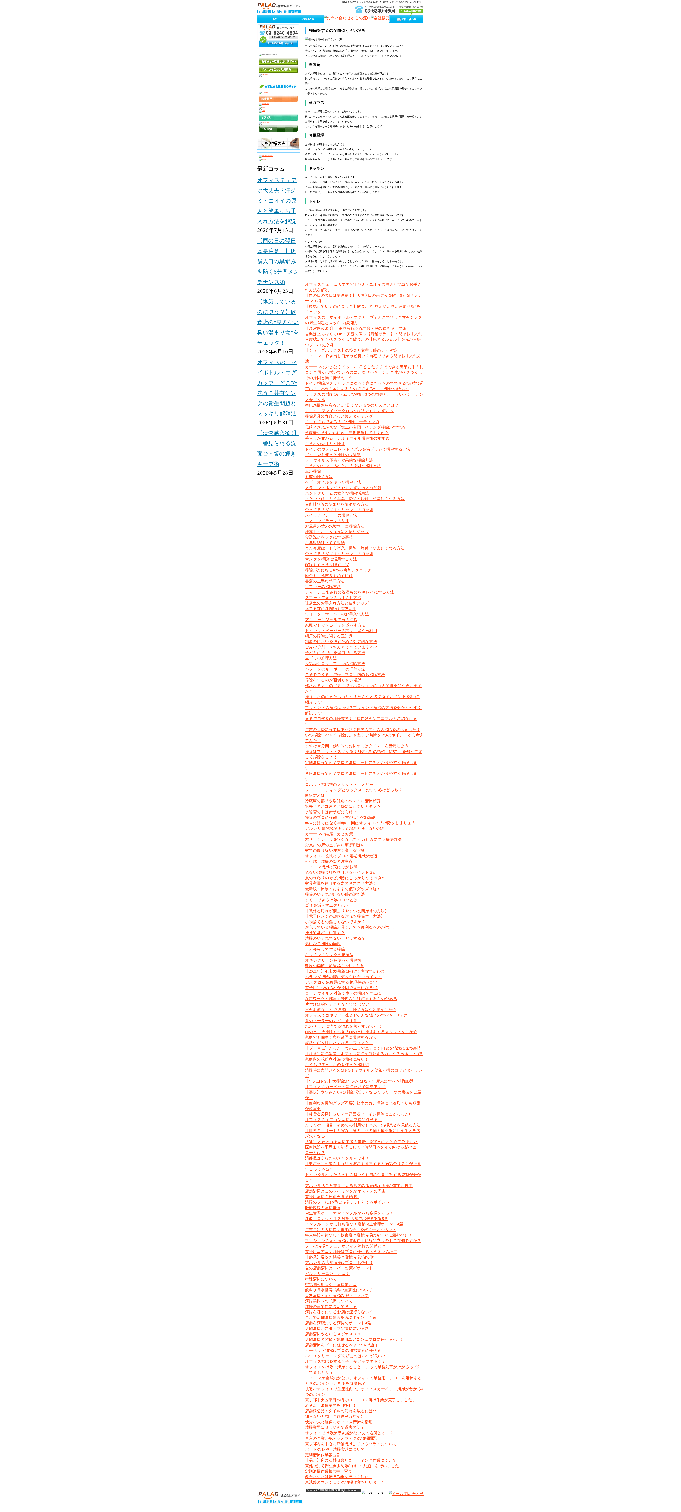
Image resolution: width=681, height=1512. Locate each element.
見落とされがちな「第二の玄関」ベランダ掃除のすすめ (355, 427)
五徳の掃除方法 (319, 477)
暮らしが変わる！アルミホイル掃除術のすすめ (347, 438)
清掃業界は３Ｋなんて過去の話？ (334, 1427)
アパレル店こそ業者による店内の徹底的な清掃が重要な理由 (359, 1185)
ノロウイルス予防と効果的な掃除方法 (339, 460)
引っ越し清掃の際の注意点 (329, 861)
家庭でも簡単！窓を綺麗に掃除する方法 (340, 1037)
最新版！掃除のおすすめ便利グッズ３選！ (343, 889)
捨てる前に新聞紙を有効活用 (330, 608)
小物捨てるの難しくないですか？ (335, 922)
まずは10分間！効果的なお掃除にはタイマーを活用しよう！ (359, 746)
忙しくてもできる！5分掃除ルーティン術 (342, 422)
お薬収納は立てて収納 (325, 542)
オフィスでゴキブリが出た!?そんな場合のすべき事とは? (356, 1015)
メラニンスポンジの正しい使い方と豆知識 (343, 488)
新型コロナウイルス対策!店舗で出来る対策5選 (346, 1218)
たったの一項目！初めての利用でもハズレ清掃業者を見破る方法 (363, 1125)
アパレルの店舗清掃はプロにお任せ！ (339, 1262)
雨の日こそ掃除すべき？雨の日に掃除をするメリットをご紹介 (361, 1032)
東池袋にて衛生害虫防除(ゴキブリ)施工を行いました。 (354, 1466)
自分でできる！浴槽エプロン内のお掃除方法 (345, 674)
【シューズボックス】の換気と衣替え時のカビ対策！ (353, 350)
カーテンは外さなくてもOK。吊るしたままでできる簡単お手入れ (364, 367)
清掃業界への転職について (329, 1301)
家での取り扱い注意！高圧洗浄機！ (336, 850)
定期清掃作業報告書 (322, 1455)
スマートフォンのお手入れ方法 (333, 597)
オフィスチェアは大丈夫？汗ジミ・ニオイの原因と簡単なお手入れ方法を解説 (277, 200)
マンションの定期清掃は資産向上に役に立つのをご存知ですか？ (363, 1240)
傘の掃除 (313, 471)
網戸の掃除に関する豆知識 (329, 636)
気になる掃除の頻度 (323, 944)
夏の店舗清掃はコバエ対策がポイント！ (341, 1268)
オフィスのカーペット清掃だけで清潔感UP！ (345, 1086)
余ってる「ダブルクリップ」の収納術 (339, 509)
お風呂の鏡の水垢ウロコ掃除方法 (335, 526)
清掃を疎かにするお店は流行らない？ (339, 1312)
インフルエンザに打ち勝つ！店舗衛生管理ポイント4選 (354, 1224)
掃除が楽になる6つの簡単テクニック (338, 570)
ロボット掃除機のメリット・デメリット (341, 784)
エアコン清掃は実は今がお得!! (332, 867)
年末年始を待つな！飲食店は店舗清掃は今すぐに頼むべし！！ (360, 1235)
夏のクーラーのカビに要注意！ (333, 1021)
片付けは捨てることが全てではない (337, 1004)
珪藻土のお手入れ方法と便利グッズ (337, 531)
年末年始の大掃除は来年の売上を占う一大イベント (350, 1229)
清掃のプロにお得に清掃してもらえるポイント (347, 1202)
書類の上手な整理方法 (324, 581)
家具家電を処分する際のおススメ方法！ (341, 883)
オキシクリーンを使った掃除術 (333, 960)
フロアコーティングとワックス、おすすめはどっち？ (353, 790)
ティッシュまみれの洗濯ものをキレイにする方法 (349, 592)
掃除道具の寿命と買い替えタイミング (339, 416)
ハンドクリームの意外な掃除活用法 (337, 493)
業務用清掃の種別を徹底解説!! (332, 1196)
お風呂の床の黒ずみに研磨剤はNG (336, 845)
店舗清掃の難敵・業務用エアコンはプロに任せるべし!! (354, 1339)
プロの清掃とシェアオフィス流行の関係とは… (347, 1246)
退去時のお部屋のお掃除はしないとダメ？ (343, 806)
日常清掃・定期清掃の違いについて (337, 1295)
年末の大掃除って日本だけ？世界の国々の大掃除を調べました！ (362, 729)
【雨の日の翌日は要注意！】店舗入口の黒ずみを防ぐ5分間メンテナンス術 (278, 261)
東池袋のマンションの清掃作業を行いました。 (347, 1482)
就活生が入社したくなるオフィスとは (339, 1042)
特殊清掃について (321, 1279)
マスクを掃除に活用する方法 (331, 559)
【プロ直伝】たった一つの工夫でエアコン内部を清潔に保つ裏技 (363, 1048)
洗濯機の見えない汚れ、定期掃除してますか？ (347, 433)
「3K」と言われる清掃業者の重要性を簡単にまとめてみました (361, 1141)
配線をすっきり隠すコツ (327, 564)
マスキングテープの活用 (327, 520)
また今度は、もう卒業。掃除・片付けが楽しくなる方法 (355, 498)
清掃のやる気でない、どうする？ (335, 938)
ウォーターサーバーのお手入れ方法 (337, 614)
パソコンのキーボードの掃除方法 (335, 669)
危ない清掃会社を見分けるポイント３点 (341, 872)
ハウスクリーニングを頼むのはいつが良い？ (345, 1356)
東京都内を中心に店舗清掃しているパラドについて (351, 1444)
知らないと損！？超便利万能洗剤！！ (338, 1416)
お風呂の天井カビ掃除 (325, 444)
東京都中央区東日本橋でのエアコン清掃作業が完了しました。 (360, 1400)
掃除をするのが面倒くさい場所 (333, 680)
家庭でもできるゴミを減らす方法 (335, 625)
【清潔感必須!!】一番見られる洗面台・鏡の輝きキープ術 (355, 328)
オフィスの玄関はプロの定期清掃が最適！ (343, 856)
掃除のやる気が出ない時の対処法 (335, 894)
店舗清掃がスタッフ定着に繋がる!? (336, 1328)
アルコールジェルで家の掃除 (331, 619)
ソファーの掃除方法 (323, 586)
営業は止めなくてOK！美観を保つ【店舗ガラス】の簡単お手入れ (363, 334)
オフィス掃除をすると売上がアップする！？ (345, 1361)
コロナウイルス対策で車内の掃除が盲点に (343, 993)
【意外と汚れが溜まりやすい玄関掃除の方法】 (347, 911)
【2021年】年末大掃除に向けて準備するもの (344, 971)
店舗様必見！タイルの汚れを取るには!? (340, 1411)
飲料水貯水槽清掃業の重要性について (338, 1290)
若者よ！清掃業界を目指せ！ (330, 1405)
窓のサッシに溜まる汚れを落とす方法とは (343, 1026)
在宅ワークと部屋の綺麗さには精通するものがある (351, 999)
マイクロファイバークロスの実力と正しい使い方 (349, 411)
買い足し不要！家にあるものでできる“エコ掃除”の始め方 (357, 389)
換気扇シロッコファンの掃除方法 (335, 663)
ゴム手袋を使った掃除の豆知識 (333, 455)
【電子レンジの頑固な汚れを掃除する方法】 (345, 916)
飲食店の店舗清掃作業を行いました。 (338, 1477)
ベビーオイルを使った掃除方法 (333, 482)
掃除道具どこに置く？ (325, 933)
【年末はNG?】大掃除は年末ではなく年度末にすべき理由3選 (359, 1081)
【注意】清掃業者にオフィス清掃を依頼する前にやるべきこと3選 (364, 1053)
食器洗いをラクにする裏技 (329, 537)
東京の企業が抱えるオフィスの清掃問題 (341, 1438)
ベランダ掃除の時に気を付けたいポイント (343, 977)
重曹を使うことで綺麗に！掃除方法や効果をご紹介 (350, 1010)
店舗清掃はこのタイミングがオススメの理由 (345, 1191)
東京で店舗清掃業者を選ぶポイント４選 (341, 1317)
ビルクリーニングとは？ (327, 1273)
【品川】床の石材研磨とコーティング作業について (351, 1460)
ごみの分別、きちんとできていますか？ (341, 647)
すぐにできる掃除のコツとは (331, 900)
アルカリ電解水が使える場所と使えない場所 (345, 828)
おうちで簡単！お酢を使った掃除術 (337, 1064)
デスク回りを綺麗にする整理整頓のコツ (341, 982)
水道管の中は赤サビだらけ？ (331, 812)
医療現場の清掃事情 (322, 1207)
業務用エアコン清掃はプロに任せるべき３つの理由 (351, 1251)
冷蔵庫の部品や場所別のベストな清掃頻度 (342, 801)
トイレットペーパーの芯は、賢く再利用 (341, 630)
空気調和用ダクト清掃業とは (331, 1284)
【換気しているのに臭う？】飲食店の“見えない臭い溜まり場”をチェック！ (278, 322)
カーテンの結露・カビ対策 (329, 834)
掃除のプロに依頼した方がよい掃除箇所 (341, 817)
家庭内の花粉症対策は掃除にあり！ (336, 1059)
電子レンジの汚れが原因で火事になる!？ (341, 988)
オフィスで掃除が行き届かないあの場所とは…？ (349, 1433)
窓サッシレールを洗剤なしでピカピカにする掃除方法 (353, 839)
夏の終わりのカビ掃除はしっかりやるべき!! (344, 878)
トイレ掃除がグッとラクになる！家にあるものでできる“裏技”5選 (364, 383)
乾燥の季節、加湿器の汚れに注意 (334, 966)
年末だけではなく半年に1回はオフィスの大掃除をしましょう (360, 823)
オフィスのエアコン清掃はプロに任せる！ (343, 1119)
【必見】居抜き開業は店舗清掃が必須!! (339, 1257)
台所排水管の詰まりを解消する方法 (337, 504)
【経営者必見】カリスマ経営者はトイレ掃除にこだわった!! (358, 1114)
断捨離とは (315, 795)
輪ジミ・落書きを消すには (329, 575)
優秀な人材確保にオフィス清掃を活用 (339, 1422)
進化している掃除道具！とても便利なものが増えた (351, 927)
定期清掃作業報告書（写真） (330, 1471)
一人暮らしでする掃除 (325, 949)
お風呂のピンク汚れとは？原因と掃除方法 (343, 466)
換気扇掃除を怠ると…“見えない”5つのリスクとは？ (352, 405)
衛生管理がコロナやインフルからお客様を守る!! (348, 1213)
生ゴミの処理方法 (321, 658)
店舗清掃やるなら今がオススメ (333, 1334)
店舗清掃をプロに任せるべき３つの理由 (341, 1345)
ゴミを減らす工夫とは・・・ (331, 905)
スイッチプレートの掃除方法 (331, 515)
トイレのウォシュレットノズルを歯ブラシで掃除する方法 (357, 449)
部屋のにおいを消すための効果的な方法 (341, 641)
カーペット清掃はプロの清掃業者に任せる (343, 1350)
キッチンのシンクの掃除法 (329, 955)
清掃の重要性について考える (331, 1306)
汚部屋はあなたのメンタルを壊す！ (337, 1158)
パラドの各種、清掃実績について (335, 1449)
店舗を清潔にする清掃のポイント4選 (338, 1323)
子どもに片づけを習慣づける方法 (335, 652)
